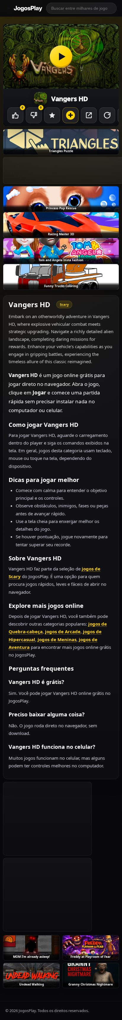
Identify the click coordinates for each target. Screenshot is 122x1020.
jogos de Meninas (57, 639)
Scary (64, 304)
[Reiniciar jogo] (107, 115)
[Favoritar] (52, 115)
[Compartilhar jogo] (89, 115)
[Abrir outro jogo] (70, 115)
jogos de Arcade (63, 631)
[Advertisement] (47, 819)
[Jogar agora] (61, 56)
